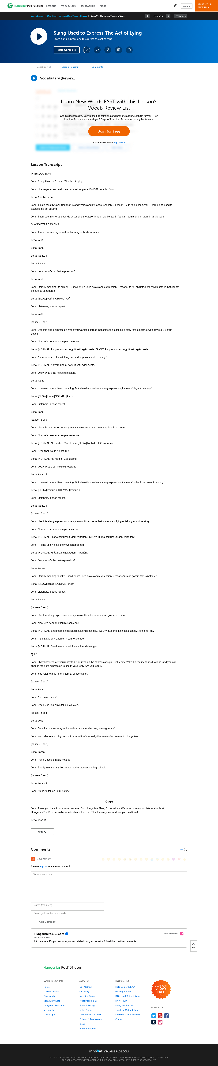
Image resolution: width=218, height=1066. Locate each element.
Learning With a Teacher (127, 1014)
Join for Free (109, 131)
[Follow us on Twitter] (153, 1015)
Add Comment (47, 921)
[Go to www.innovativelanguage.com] (109, 1050)
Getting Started (123, 991)
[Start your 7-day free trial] (161, 989)
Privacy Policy (147, 1057)
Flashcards (49, 996)
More (103, 6)
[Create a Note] (107, 49)
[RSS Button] (33, 859)
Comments (97, 67)
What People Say (88, 1000)
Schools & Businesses (90, 1019)
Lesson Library (37, 16)
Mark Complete (67, 50)
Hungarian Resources (55, 1005)
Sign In (187, 6)
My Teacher (88, 6)
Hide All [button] (42, 831)
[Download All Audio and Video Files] (129, 49)
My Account (121, 1000)
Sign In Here (120, 142)
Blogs (82, 1024)
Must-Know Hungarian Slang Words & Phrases (67, 16)
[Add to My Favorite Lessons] (97, 49)
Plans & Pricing (87, 1005)
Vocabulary (68, 6)
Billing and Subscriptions (127, 996)
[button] (175, 5)
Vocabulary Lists (52, 1000)
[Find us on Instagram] (160, 1022)
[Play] (34, 78)
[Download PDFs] (118, 49)
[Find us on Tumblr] (153, 1022)
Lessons (51, 6)
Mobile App (49, 1014)
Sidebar (182, 16)
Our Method (85, 987)
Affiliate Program (87, 1028)
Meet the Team (87, 996)
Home (47, 987)
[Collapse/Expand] (109, 849)
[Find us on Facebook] (166, 1015)
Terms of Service (141, 1060)
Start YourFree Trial (204, 6)
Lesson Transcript (70, 67)
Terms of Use (162, 1057)
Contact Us (121, 1019)
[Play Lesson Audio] (38, 36)
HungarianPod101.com (128, 1057)
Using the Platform (124, 1005)
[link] (147, 16)
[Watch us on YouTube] (160, 1015)
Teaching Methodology (126, 1010)
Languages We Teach (90, 1014)
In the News (85, 1010)
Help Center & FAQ (125, 987)
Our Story (84, 991)
